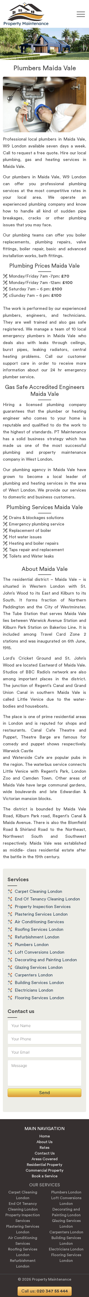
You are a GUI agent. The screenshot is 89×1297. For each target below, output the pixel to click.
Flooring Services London (39, 998)
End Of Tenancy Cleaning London (47, 899)
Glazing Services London (39, 967)
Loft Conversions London (39, 952)
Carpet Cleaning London (38, 891)
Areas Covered (45, 1159)
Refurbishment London (37, 937)
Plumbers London (32, 944)
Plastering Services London (41, 914)
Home (44, 1136)
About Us (44, 1142)
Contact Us (45, 1153)
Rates (44, 1148)
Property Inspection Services (43, 906)
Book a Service (44, 1176)
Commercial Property (44, 1170)
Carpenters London (34, 975)
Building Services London (39, 982)
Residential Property (44, 1165)
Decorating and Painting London (46, 960)
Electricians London (34, 990)
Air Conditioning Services (39, 922)
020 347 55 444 (44, 1291)
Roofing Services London (39, 929)
